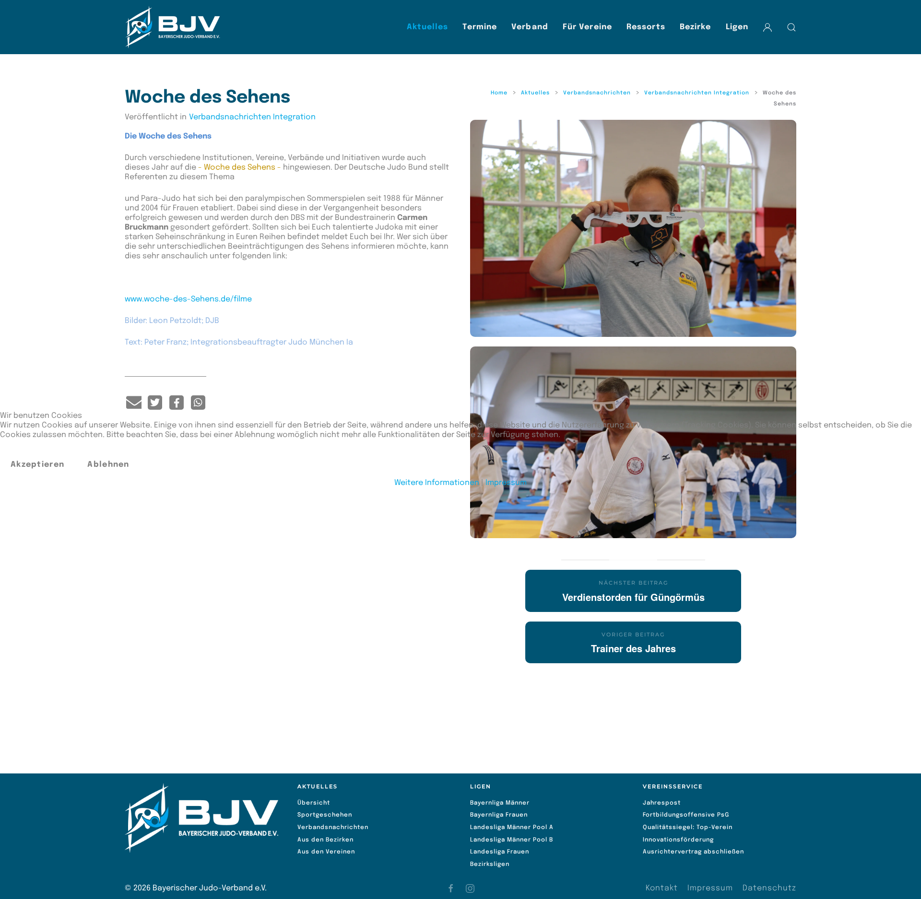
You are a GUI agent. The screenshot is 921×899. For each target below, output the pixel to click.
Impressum (506, 483)
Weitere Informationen (436, 483)
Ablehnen (108, 465)
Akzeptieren (37, 465)
